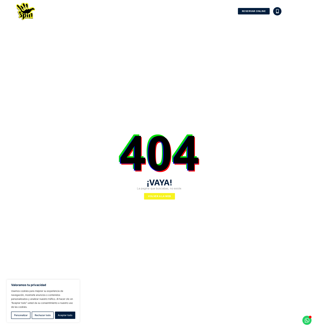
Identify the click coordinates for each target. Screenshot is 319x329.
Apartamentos (221, 11)
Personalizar (21, 315)
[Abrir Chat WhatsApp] (307, 320)
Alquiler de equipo (192, 11)
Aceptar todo (65, 315)
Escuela (167, 11)
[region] (43, 301)
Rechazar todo (43, 315)
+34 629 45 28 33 (292, 10)
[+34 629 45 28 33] (277, 11)
